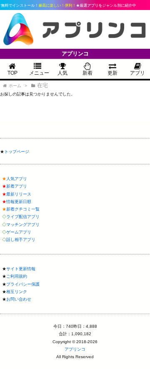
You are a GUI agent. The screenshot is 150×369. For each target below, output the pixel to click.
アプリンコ (75, 349)
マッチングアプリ (23, 224)
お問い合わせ (18, 299)
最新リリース (18, 194)
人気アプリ (16, 178)
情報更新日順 (18, 201)
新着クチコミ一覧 (23, 209)
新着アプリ (16, 186)
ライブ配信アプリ (23, 216)
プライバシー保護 (23, 284)
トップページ (16, 151)
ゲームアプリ (18, 232)
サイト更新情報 (20, 268)
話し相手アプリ (20, 239)
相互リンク (16, 291)
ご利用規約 (16, 276)
